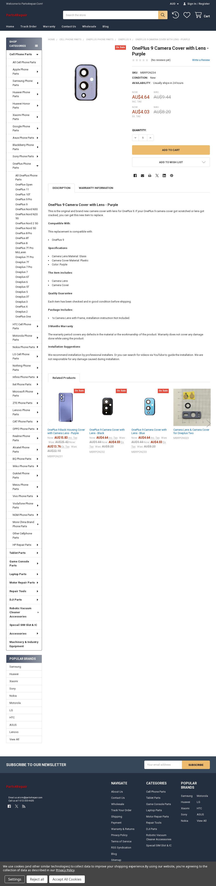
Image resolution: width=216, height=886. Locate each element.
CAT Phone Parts (22, 421)
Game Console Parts (19, 563)
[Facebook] (135, 175)
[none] (87, 84)
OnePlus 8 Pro (23, 233)
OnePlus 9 (21, 204)
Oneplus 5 (21, 291)
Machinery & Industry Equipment (23, 644)
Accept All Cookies (67, 879)
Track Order (28, 26)
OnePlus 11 (22, 189)
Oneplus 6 (21, 282)
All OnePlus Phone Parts (26, 177)
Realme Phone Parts (21, 438)
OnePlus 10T (22, 194)
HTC (12, 717)
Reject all (37, 879)
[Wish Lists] (187, 15)
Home (10, 26)
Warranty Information (96, 188)
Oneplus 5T (22, 286)
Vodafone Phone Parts (23, 505)
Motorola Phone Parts (22, 337)
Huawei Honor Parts (21, 105)
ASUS (13, 724)
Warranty (49, 26)
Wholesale (89, 26)
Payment (116, 822)
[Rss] (24, 806)
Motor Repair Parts (22, 582)
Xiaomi (13, 681)
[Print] (150, 175)
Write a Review (201, 60)
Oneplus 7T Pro (24, 257)
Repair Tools (17, 591)
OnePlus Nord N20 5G (26, 216)
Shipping (116, 816)
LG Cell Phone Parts (21, 356)
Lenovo (14, 732)
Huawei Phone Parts (21, 94)
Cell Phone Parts (20, 54)
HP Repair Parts (22, 544)
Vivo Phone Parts (23, 496)
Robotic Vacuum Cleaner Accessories (20, 612)
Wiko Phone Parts (23, 466)
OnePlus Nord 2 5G (26, 223)
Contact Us (69, 26)
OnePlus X (21, 306)
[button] (171, 162)
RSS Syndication (121, 847)
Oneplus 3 (21, 301)
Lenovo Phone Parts (21, 412)
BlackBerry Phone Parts (23, 147)
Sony (12, 688)
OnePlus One (23, 316)
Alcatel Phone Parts (21, 449)
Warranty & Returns (122, 829)
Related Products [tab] (64, 377)
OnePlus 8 (21, 243)
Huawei (14, 674)
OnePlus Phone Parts (22, 165)
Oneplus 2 (21, 311)
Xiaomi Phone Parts (21, 117)
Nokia (13, 695)
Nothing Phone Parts (22, 367)
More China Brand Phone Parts (23, 524)
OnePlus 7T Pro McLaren (24, 250)
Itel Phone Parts (22, 384)
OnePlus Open (23, 184)
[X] (157, 175)
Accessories (17, 633)
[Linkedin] (164, 175)
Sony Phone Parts (23, 156)
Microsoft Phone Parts (23, 393)
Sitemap (116, 860)
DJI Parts (15, 599)
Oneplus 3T (22, 296)
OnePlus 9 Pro (23, 199)
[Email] (142, 175)
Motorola (15, 702)
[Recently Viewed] (176, 15)
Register (204, 3)
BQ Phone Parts (22, 458)
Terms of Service (121, 841)
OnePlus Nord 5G (25, 228)
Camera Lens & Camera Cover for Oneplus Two (191, 431)
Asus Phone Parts (23, 137)
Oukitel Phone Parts (21, 475)
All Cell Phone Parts (24, 62)
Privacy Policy (119, 835)
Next (208, 423)
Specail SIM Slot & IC (23, 625)
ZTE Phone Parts (22, 403)
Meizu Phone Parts (20, 487)
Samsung (15, 666)
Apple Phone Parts (20, 71)
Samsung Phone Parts (22, 83)
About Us (117, 791)
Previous (49, 423)
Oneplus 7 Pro (23, 267)
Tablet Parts (17, 552)
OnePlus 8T (22, 238)
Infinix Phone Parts (24, 377)
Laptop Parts (17, 574)
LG (11, 710)
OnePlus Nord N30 (26, 209)
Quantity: (139, 130)
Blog (106, 26)
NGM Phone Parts (23, 514)
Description (61, 188)
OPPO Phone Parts (23, 428)
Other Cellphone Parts (22, 535)
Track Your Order (121, 810)
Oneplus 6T (22, 276)
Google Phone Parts (21, 128)
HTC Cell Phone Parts (22, 326)
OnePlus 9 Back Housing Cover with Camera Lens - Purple (66, 431)
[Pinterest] (172, 175)
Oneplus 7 (21, 272)
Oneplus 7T (22, 262)
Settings (14, 879)
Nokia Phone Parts (24, 347)
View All (14, 739)
